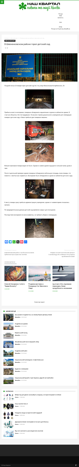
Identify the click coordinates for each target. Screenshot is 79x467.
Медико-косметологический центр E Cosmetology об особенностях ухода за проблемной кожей (61, 253)
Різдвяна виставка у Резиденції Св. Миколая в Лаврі (38, 286)
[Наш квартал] (39, 2)
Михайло (17, 317)
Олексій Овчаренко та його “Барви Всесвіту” (14, 285)
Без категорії (14, 38)
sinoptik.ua (67, 29)
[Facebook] (75, 465)
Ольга (16, 397)
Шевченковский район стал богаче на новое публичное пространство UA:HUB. (19, 252)
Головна (6, 38)
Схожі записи (9, 262)
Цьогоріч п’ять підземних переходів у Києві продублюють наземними (62, 286)
